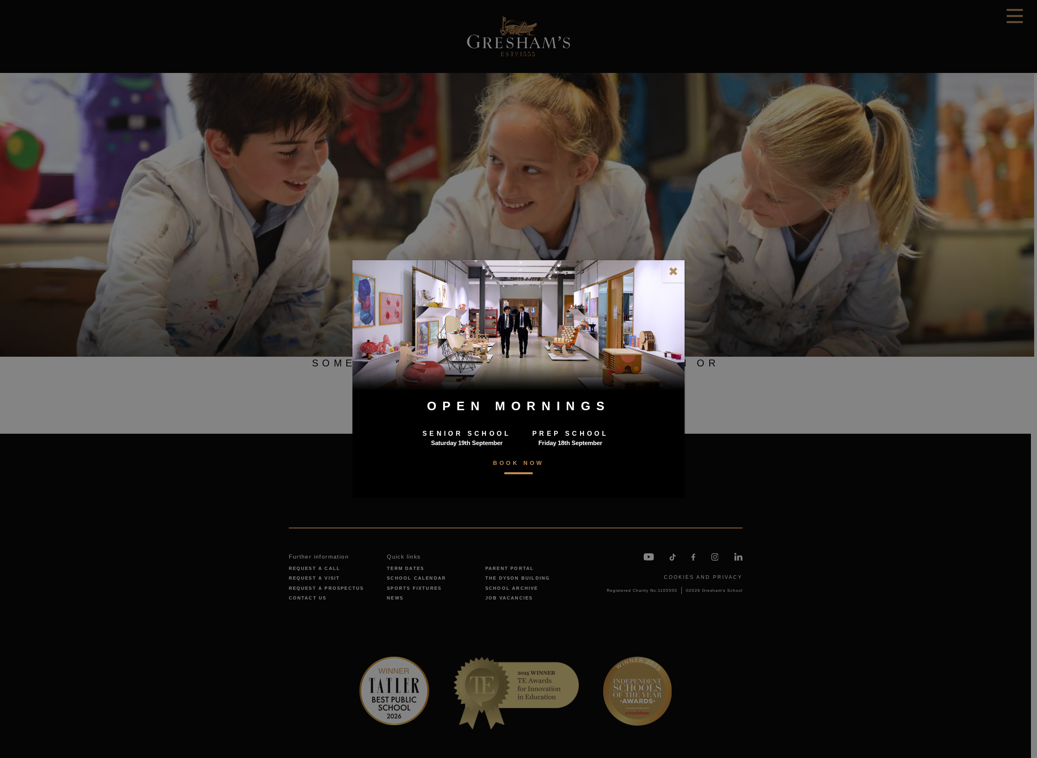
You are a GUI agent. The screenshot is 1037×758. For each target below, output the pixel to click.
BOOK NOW (518, 463)
